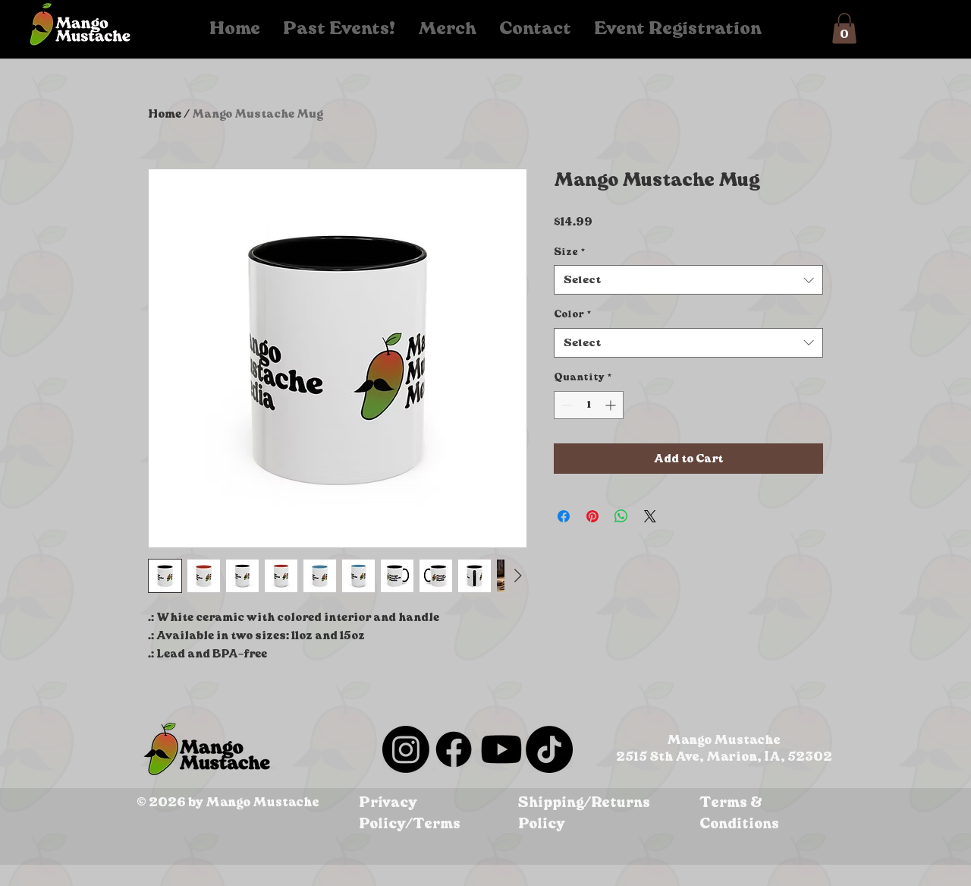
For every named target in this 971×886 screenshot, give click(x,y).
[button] (844, 28)
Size (569, 251)
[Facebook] (453, 749)
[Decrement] (565, 405)
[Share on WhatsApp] (621, 516)
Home (164, 113)
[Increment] (611, 405)
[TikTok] (549, 749)
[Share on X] (650, 516)
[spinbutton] (588, 405)
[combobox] (688, 280)
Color (572, 313)
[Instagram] (405, 749)
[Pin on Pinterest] (592, 516)
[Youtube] (501, 749)
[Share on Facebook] (564, 516)
